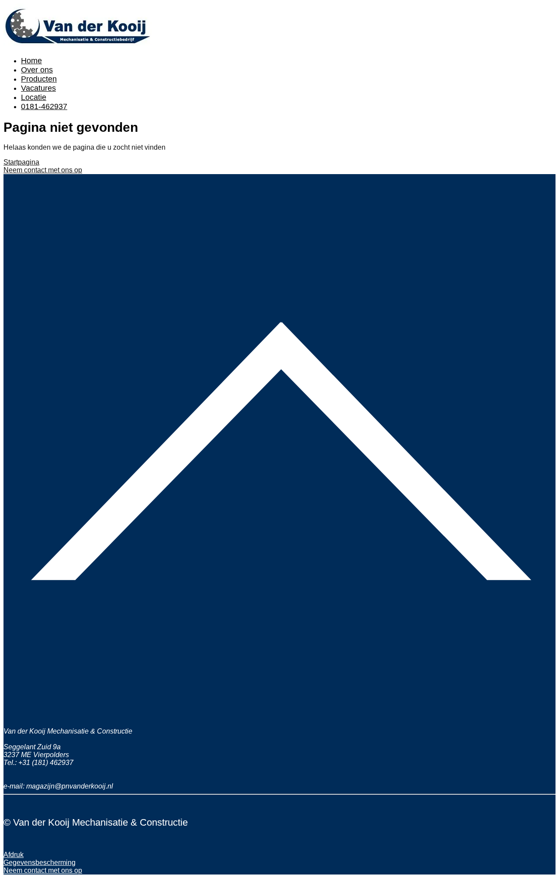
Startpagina (21, 162)
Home (31, 60)
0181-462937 (44, 106)
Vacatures (38, 88)
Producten (39, 79)
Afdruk (13, 854)
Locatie (33, 97)
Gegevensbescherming (39, 862)
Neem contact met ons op (42, 170)
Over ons (37, 69)
